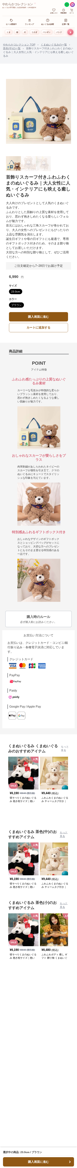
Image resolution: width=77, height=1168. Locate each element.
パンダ (59, 32)
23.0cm (15, 291)
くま (8, 32)
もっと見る (65, 748)
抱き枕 (70, 32)
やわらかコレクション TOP (19, 44)
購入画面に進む (38, 316)
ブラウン (16, 305)
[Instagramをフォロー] (72, 4)
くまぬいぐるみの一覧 (54, 44)
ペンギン (46, 32)
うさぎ (34, 32)
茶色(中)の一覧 (12, 48)
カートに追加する (38, 327)
